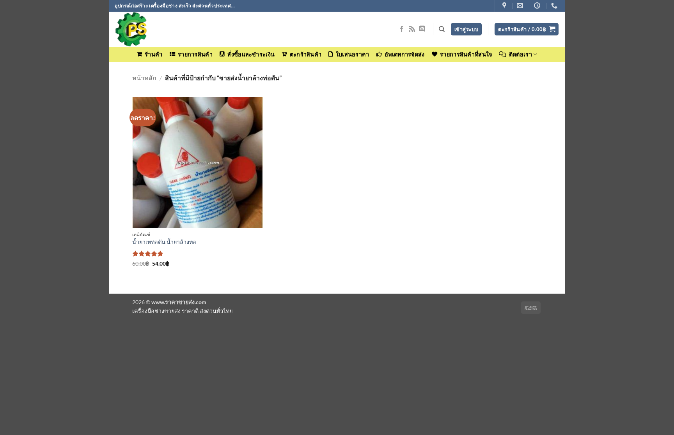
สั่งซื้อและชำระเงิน (251, 54)
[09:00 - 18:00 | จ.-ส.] (538, 5)
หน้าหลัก (144, 77)
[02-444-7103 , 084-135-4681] (555, 5)
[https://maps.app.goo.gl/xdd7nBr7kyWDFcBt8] (505, 5)
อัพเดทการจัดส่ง (404, 54)
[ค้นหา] (442, 29)
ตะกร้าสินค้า (305, 54)
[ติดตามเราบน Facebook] (402, 29)
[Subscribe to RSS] (412, 29)
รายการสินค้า (195, 54)
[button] (527, 29)
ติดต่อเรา (520, 54)
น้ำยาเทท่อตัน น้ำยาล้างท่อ (164, 242)
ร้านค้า (153, 54)
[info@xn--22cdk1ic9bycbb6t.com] (521, 5)
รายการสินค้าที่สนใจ (466, 54)
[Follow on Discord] (422, 29)
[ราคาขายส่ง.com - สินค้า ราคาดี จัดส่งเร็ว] (154, 29)
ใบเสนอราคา (352, 54)
